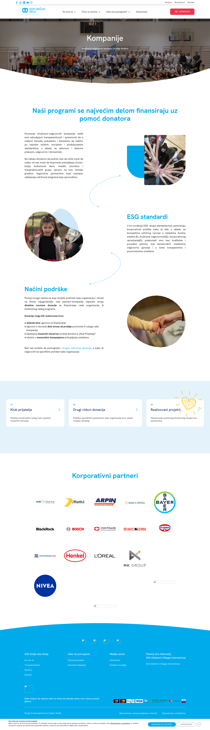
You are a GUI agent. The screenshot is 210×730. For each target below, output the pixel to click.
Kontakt (190, 2)
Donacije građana (76, 660)
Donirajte (184, 11)
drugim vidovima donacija (76, 348)
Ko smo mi (68, 11)
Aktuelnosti (141, 11)
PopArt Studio (55, 713)
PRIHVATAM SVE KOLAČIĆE (162, 724)
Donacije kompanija (77, 665)
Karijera (168, 2)
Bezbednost (180, 2)
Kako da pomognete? (116, 11)
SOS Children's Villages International (163, 664)
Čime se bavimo (89, 11)
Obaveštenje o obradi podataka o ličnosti (138, 713)
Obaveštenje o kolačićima (174, 713)
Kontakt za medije (118, 665)
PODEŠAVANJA (186, 724)
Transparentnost (32, 665)
